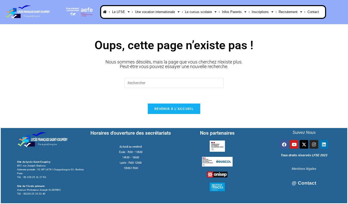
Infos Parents (232, 12)
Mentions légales (304, 169)
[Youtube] (294, 144)
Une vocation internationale (155, 12)
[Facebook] (284, 144)
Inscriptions (260, 12)
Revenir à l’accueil (174, 109)
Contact (313, 12)
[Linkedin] (323, 144)
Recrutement (288, 12)
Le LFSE (118, 12)
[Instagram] (314, 144)
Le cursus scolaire (198, 12)
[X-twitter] (304, 144)
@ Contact (304, 183)
